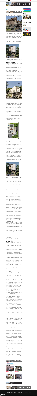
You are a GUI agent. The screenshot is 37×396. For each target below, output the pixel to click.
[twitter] (26, 392)
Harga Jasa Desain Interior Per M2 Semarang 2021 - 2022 (28, 22)
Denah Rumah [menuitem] (13, 0)
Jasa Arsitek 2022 (8, 362)
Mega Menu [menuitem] (17, 0)
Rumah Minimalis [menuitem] (20, 0)
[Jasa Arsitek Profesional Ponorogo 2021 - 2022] (27, 16)
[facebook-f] (25, 392)
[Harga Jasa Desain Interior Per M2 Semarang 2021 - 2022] (24, 22)
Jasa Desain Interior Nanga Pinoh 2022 (18, 380)
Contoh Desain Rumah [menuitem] (25, 0)
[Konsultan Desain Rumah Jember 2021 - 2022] (24, 25)
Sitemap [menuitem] (28, 0)
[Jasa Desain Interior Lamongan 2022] (18, 368)
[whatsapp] (30, 392)
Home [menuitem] (11, 0)
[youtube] (27, 392)
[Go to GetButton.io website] (1, 395)
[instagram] (29, 392)
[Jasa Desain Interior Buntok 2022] (10, 368)
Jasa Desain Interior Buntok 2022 (9, 372)
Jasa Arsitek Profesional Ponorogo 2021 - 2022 (26, 20)
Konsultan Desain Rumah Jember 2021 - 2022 (28, 24)
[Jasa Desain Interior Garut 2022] (10, 376)
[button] (29, 0)
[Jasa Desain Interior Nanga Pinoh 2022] (18, 376)
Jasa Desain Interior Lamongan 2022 (18, 372)
